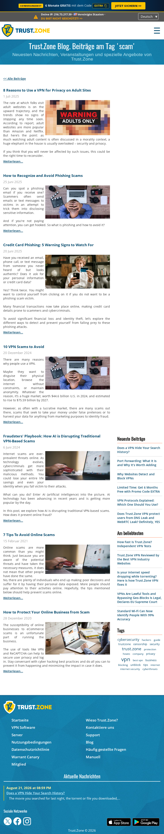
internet (155, 665)
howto (126, 654)
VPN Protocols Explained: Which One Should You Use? (137, 502)
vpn (125, 659)
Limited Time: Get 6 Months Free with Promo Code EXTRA (138, 489)
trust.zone (131, 649)
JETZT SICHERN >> (128, 6)
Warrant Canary (25, 756)
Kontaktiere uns (100, 727)
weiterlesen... (13, 161)
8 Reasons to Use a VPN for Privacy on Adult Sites (47, 90)
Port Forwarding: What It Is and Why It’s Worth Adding (137, 463)
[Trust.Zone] (26, 30)
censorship (140, 644)
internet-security (130, 669)
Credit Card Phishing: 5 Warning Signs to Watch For (48, 244)
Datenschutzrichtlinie (30, 749)
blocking (123, 665)
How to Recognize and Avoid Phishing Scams (43, 175)
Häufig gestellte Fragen (106, 749)
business (151, 660)
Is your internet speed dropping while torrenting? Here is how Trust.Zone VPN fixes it (137, 578)
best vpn (138, 660)
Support (93, 734)
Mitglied (19, 764)
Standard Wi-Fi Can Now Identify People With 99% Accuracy (135, 615)
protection (150, 649)
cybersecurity (128, 639)
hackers (146, 640)
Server (17, 734)
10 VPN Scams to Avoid (23, 346)
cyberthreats (150, 669)
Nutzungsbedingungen (31, 742)
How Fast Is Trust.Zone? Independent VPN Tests (134, 544)
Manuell (93, 756)
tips (145, 665)
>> (61, 18)
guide (157, 640)
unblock (135, 665)
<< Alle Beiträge (14, 79)
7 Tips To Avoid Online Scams (29, 534)
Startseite (20, 720)
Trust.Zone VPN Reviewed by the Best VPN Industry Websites (138, 559)
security (155, 644)
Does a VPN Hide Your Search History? (35, 793)
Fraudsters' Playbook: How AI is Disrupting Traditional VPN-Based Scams (51, 438)
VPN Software (23, 727)
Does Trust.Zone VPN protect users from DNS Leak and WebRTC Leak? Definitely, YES (138, 518)
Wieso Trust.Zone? (102, 720)
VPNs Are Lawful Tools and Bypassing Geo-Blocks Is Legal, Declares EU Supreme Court (139, 598)
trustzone (124, 644)
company (138, 654)
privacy (150, 654)
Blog (89, 742)
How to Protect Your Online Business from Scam (46, 612)
